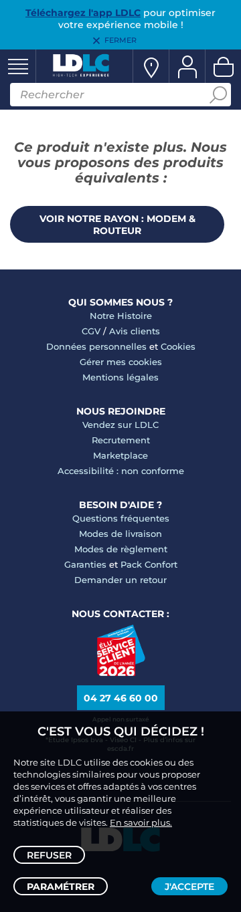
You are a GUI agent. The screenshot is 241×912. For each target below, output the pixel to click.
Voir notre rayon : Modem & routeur (117, 225)
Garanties (85, 564)
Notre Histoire (121, 315)
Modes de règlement (120, 549)
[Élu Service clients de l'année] (121, 673)
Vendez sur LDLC (120, 424)
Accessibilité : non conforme (121, 470)
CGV (91, 331)
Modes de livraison (120, 533)
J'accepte (189, 887)
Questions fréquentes (120, 518)
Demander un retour (120, 579)
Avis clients (134, 331)
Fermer (120, 40)
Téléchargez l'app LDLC (83, 13)
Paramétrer (60, 887)
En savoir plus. (141, 822)
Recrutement (121, 440)
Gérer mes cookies (121, 361)
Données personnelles (96, 346)
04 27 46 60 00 (121, 698)
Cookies (178, 346)
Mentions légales (120, 377)
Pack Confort (148, 564)
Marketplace (120, 455)
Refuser (49, 855)
